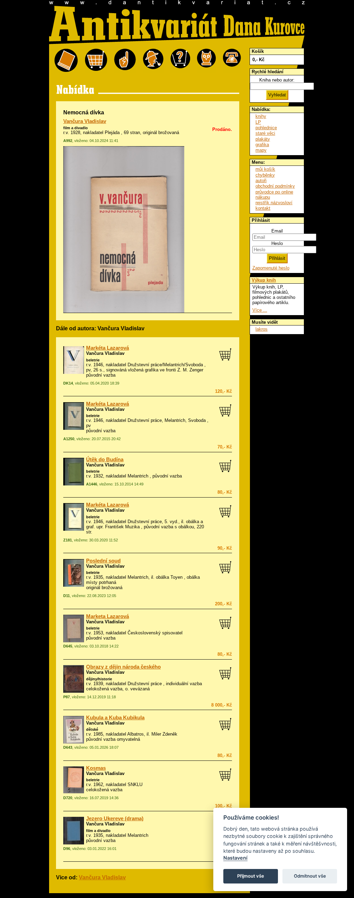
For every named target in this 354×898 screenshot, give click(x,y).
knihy (260, 116)
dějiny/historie (99, 679)
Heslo (277, 243)
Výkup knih (264, 280)
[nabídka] (66, 61)
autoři (261, 180)
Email (277, 231)
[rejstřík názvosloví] (206, 61)
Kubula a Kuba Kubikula (115, 717)
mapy (261, 150)
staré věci (265, 133)
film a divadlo (75, 128)
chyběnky (265, 175)
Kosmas (96, 768)
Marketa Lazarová (107, 616)
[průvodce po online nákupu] (180, 61)
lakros (261, 329)
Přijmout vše (250, 876)
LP (258, 122)
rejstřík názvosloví (273, 202)
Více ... (259, 310)
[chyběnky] (153, 61)
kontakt (262, 208)
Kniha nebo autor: (277, 80)
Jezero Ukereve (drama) (114, 818)
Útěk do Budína (104, 459)
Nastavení (235, 858)
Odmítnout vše (310, 876)
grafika (262, 144)
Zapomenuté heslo (270, 268)
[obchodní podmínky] (125, 61)
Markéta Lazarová (107, 348)
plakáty (262, 139)
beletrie (93, 360)
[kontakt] (232, 61)
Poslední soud (103, 561)
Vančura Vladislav (84, 121)
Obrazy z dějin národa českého (123, 667)
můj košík (265, 169)
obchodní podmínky (275, 186)
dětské (92, 729)
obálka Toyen (169, 577)
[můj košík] (96, 61)
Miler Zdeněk (164, 734)
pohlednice (266, 127)
